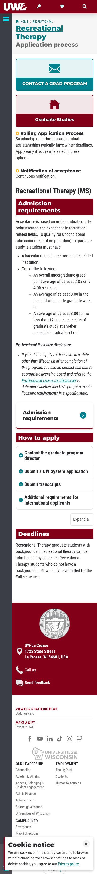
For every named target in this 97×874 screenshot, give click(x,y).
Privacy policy (68, 864)
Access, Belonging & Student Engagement (30, 785)
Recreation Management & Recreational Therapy (44, 21)
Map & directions (27, 834)
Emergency (23, 827)
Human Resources (68, 783)
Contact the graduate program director (53, 455)
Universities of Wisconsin (33, 814)
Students (62, 777)
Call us (30, 670)
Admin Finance (26, 794)
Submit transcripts (42, 484)
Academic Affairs (28, 777)
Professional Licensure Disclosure (49, 380)
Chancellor (23, 770)
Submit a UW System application (56, 471)
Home (24, 21)
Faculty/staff (64, 770)
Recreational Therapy (39, 32)
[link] (54, 75)
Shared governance (29, 807)
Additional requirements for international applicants (51, 500)
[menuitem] (34, 771)
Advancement (25, 800)
